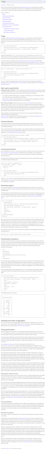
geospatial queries (14, 82)
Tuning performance (7, 26)
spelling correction (5, 84)
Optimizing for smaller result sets (11, 28)
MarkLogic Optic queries (25, 7)
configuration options (8, 344)
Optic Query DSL (4, 116)
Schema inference (6, 17)
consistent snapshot (28, 441)
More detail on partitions (9, 32)
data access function (33, 90)
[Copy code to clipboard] (44, 45)
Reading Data (3, 5)
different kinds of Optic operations (27, 60)
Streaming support (6, 21)
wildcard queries (22, 82)
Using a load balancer (9, 30)
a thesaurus (40, 82)
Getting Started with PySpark (15, 132)
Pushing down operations (8, 23)
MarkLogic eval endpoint (8, 100)
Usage (3, 14)
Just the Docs (8, 448)
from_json (11, 180)
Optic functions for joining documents (9, 152)
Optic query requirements (8, 16)
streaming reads (16, 187)
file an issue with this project (23, 325)
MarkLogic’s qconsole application (15, 397)
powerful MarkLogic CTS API (34, 62)
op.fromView (29, 103)
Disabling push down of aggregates (10, 25)
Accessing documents (7, 19)
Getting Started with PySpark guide (16, 38)
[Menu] (44, 2)
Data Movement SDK (23, 418)
